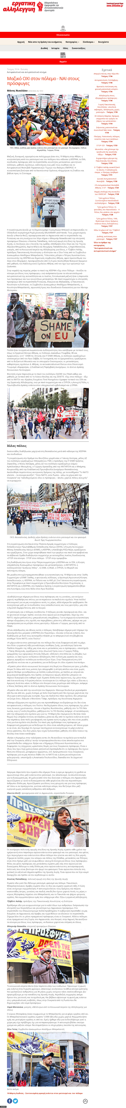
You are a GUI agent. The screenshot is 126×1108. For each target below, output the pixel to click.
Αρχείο (63, 61)
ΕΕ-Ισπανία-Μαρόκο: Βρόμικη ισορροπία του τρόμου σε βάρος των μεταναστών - (107, 120)
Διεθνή (44, 48)
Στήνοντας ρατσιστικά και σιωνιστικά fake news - (107, 130)
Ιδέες (65, 48)
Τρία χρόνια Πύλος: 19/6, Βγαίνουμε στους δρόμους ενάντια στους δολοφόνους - (107, 222)
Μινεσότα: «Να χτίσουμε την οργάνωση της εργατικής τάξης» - (107, 151)
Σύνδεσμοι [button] (88, 42)
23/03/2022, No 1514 (35, 91)
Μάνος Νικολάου (17, 90)
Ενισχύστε (103, 42)
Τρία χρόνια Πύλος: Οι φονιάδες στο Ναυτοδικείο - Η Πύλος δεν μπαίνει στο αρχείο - (107, 211)
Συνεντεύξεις (78, 48)
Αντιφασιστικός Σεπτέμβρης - (107, 81)
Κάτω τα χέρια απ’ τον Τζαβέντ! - (107, 231)
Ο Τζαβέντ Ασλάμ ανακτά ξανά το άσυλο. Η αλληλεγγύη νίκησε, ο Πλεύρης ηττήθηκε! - (107, 171)
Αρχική (20, 42)
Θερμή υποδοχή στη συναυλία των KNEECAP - (106, 193)
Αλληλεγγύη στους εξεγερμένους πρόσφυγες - (106, 98)
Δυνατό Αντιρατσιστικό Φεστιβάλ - (107, 180)
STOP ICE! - (106, 145)
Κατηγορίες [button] (72, 42)
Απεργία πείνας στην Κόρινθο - (107, 75)
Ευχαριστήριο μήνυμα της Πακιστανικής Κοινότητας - (107, 160)
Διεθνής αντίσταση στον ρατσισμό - (107, 237)
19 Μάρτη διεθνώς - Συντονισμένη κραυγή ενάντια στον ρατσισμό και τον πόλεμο (45, 1093)
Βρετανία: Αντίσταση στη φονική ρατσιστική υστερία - (107, 89)
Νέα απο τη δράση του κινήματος (45, 42)
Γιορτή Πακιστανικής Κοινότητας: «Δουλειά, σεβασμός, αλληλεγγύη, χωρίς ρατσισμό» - (106, 108)
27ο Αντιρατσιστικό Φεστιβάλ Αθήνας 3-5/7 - (107, 186)
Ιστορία (55, 48)
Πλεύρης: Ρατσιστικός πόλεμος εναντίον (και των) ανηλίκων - (107, 139)
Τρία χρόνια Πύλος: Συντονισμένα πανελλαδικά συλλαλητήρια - (107, 200)
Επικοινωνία (63, 35)
